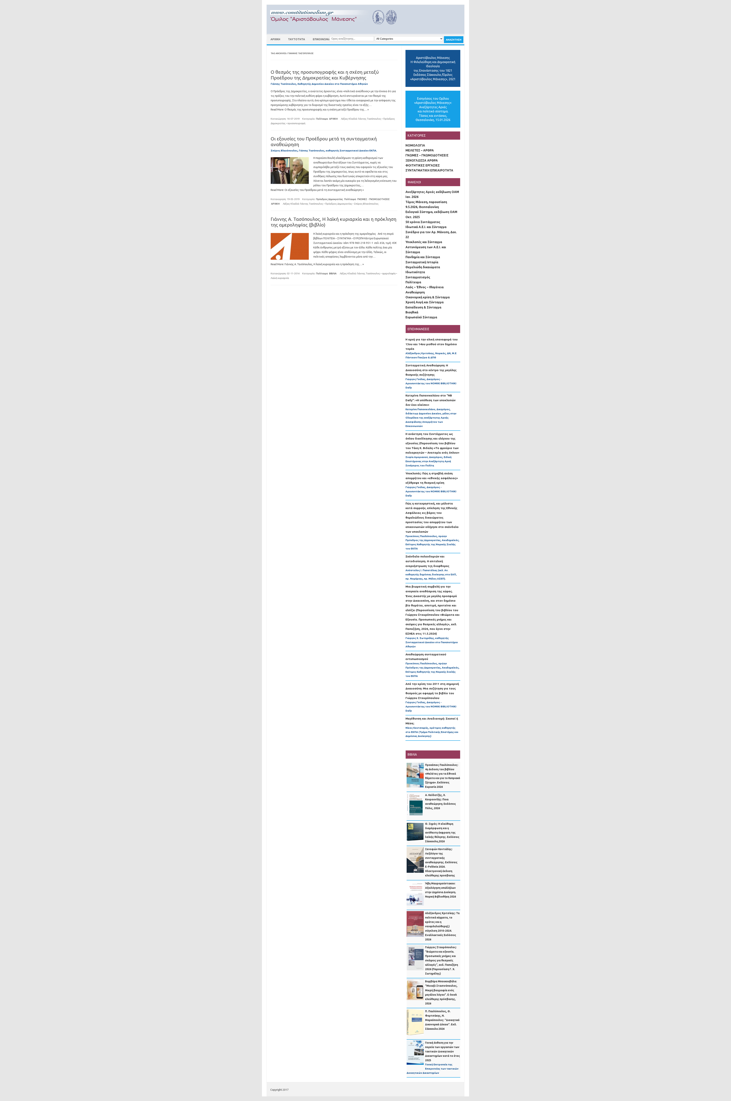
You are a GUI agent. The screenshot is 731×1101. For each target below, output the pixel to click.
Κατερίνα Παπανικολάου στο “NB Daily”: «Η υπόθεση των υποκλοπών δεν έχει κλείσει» (430, 400)
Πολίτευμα (322, 118)
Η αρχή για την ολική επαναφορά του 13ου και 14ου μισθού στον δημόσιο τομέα (431, 344)
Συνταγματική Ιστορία (421, 262)
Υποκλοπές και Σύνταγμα (423, 242)
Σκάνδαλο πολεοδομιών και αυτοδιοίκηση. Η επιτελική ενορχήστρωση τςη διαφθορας (427, 561)
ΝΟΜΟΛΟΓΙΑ (415, 145)
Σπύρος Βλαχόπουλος (366, 203)
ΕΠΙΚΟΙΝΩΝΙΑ (321, 39)
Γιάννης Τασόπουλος (369, 118)
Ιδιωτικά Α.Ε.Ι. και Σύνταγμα (425, 227)
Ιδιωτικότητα (415, 272)
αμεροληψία (389, 273)
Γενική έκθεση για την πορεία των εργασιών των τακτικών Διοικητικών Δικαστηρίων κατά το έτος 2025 (442, 1051)
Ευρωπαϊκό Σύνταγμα (421, 317)
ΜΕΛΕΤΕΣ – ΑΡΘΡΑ (419, 150)
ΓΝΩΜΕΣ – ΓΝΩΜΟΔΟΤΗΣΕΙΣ (426, 155)
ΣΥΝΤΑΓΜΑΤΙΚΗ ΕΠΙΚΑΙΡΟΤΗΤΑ (429, 170)
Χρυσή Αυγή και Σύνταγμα (424, 302)
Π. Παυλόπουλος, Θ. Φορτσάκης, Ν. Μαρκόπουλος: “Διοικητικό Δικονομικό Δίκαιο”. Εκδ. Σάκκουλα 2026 (442, 1020)
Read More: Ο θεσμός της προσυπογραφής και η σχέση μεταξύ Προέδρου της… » (320, 109)
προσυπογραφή (296, 123)
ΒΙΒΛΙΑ (333, 273)
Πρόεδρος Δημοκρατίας (329, 199)
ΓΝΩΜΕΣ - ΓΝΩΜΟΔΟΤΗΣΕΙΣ (373, 199)
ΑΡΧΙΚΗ (275, 39)
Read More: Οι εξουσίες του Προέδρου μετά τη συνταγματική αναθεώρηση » (317, 189)
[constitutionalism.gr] (336, 27)
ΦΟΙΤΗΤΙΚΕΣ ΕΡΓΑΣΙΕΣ (422, 165)
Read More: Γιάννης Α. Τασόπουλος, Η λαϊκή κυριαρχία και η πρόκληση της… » (317, 264)
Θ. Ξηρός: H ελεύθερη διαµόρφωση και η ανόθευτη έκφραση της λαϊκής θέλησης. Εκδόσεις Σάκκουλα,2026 (442, 832)
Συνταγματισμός (417, 277)
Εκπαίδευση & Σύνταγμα (423, 307)
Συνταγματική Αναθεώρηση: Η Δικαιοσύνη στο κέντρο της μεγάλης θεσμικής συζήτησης (430, 370)
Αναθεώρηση (415, 292)
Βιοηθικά (411, 312)
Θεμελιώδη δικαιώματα (422, 267)
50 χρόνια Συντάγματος (422, 222)
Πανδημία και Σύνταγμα (422, 257)
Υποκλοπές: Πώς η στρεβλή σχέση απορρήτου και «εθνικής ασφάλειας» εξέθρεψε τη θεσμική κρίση (431, 478)
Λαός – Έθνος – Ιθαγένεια (424, 287)
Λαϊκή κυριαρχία (280, 278)
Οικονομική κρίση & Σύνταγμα (427, 297)
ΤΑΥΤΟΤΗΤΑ (296, 39)
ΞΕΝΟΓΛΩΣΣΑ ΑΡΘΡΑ (421, 160)
